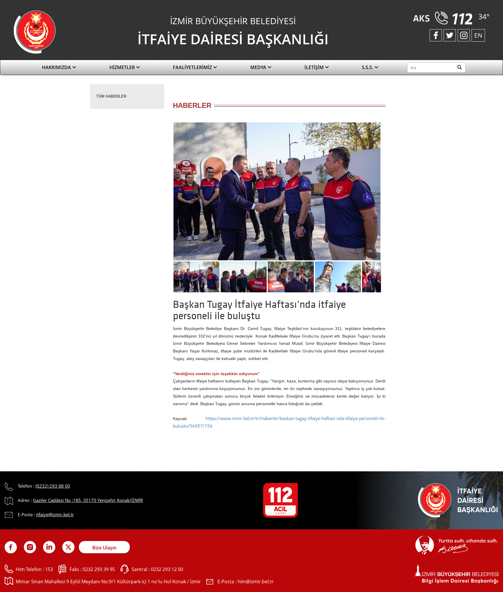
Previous (164, 193)
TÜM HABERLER (111, 96)
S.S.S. (368, 67)
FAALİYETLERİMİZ (193, 67)
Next (390, 193)
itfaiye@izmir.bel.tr (55, 514)
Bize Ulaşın (104, 547)
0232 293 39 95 (99, 569)
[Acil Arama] (444, 17)
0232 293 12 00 (167, 569)
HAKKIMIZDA (57, 67)
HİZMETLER (122, 67)
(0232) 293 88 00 (53, 486)
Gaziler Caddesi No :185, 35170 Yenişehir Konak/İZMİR (88, 500)
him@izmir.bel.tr (256, 581)
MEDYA (259, 67)
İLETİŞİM (314, 67)
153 (49, 569)
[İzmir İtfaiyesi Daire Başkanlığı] (34, 31)
